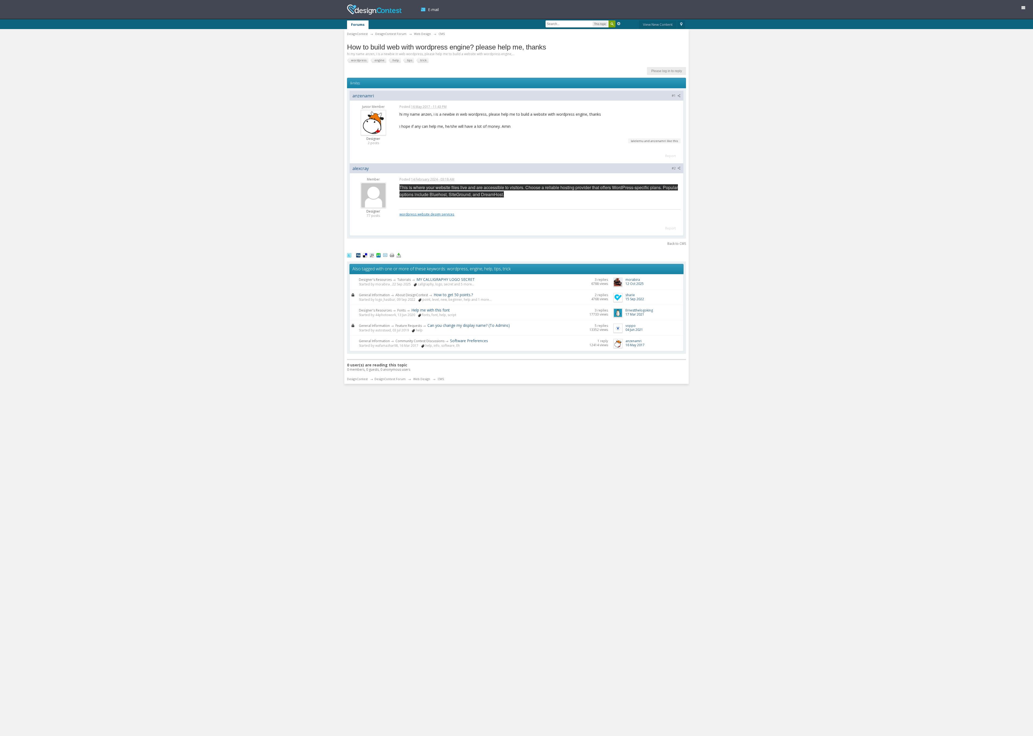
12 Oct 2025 (634, 283)
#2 (674, 168)
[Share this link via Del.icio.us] (365, 255)
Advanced (619, 24)
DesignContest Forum (390, 379)
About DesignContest (411, 295)
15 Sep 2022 (634, 299)
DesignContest (374, 10)
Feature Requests (408, 325)
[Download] (399, 255)
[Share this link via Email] (385, 255)
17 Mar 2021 (634, 314)
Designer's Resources (375, 279)
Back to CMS (676, 243)
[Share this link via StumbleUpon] (378, 255)
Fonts (401, 310)
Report (670, 156)
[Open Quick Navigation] (681, 24)
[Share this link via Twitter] (349, 255)
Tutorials (404, 279)
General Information (374, 295)
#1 (674, 95)
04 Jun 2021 (634, 329)
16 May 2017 (635, 345)
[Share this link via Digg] (358, 255)
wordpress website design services (426, 214)
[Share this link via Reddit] (372, 255)
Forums (358, 24)
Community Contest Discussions (419, 341)
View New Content (658, 24)
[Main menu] (1025, 8)
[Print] (392, 255)
